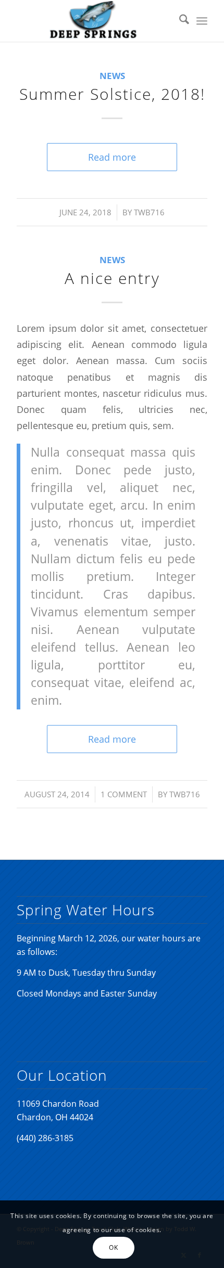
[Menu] (201, 20)
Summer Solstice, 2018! (112, 94)
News (112, 76)
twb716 (149, 212)
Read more (112, 156)
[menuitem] (179, 21)
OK (113, 1247)
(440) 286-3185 (45, 1138)
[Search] (179, 21)
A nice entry (112, 278)
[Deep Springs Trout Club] (93, 21)
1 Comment (124, 794)
